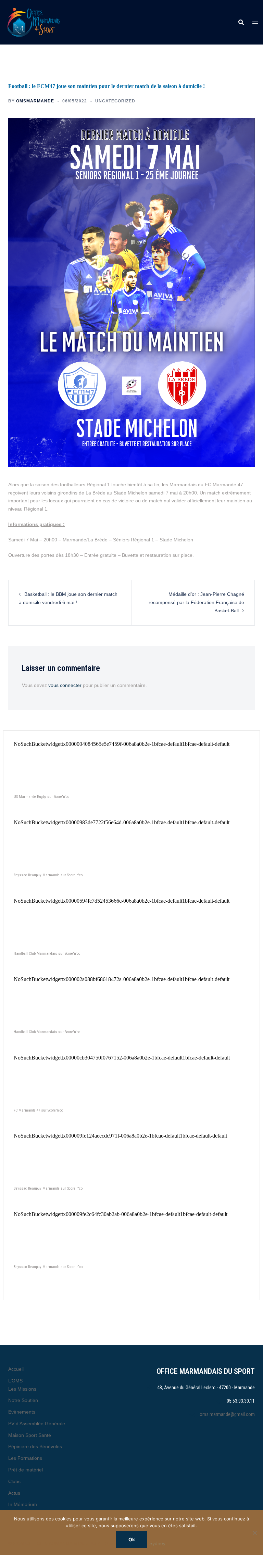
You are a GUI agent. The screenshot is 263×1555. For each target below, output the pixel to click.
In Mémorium (22, 1504)
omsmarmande (35, 101)
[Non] (254, 1532)
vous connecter (65, 685)
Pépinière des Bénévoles (35, 1446)
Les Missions (22, 1389)
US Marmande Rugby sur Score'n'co (41, 796)
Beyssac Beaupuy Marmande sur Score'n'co (48, 875)
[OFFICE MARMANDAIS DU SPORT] (44, 22)
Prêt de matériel (25, 1469)
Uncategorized (115, 101)
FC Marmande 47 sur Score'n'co (38, 1110)
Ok (131, 1539)
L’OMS (15, 1380)
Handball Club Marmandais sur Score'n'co (47, 953)
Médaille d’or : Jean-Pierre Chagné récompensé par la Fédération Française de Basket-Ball (196, 602)
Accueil (16, 1369)
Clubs (14, 1481)
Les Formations (25, 1458)
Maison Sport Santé (29, 1435)
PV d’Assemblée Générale (36, 1423)
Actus (14, 1493)
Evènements (21, 1412)
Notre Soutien (23, 1400)
